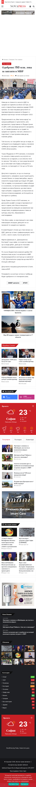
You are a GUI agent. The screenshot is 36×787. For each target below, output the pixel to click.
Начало (5, 59)
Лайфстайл (6, 692)
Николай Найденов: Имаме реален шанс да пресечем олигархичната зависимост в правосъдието (9, 567)
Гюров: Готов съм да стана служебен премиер (26, 360)
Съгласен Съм (13, 784)
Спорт (4, 677)
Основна (5, 689)
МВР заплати (14, 283)
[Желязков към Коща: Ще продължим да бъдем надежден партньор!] (27, 371)
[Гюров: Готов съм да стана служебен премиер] (27, 353)
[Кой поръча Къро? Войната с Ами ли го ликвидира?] (7, 457)
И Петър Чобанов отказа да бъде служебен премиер (9, 378)
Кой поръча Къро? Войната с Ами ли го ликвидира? (22, 456)
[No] (34, 780)
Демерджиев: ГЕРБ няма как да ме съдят (9, 360)
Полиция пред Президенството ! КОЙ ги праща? (23, 483)
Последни (18, 440)
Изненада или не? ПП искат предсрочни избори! (22, 474)
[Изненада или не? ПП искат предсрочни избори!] (7, 475)
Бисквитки (24, 784)
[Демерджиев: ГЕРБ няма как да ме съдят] (9, 353)
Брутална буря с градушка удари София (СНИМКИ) (26, 540)
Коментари (30, 440)
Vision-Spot (22, 771)
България (6, 686)
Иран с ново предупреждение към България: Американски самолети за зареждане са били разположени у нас (26, 567)
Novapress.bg (12, 765)
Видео (5, 708)
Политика (6, 683)
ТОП (25, 283)
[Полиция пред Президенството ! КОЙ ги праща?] (7, 484)
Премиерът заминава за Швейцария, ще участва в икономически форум (22, 448)
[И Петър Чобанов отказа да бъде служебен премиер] (9, 371)
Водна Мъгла (11, 768)
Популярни (6, 440)
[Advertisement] (18, 37)
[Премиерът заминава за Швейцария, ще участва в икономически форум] (7, 448)
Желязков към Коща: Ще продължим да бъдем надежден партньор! (26, 379)
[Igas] (18, 12)
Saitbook (25, 765)
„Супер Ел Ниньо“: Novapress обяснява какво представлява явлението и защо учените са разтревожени (9, 543)
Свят (4, 680)
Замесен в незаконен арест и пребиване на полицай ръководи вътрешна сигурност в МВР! (24, 466)
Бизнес (5, 695)
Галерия (11, 59)
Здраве (5, 704)
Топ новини (18, 59)
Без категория (7, 701)
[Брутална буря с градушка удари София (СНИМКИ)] (26, 532)
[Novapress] (18, 6)
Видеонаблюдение (22, 768)
